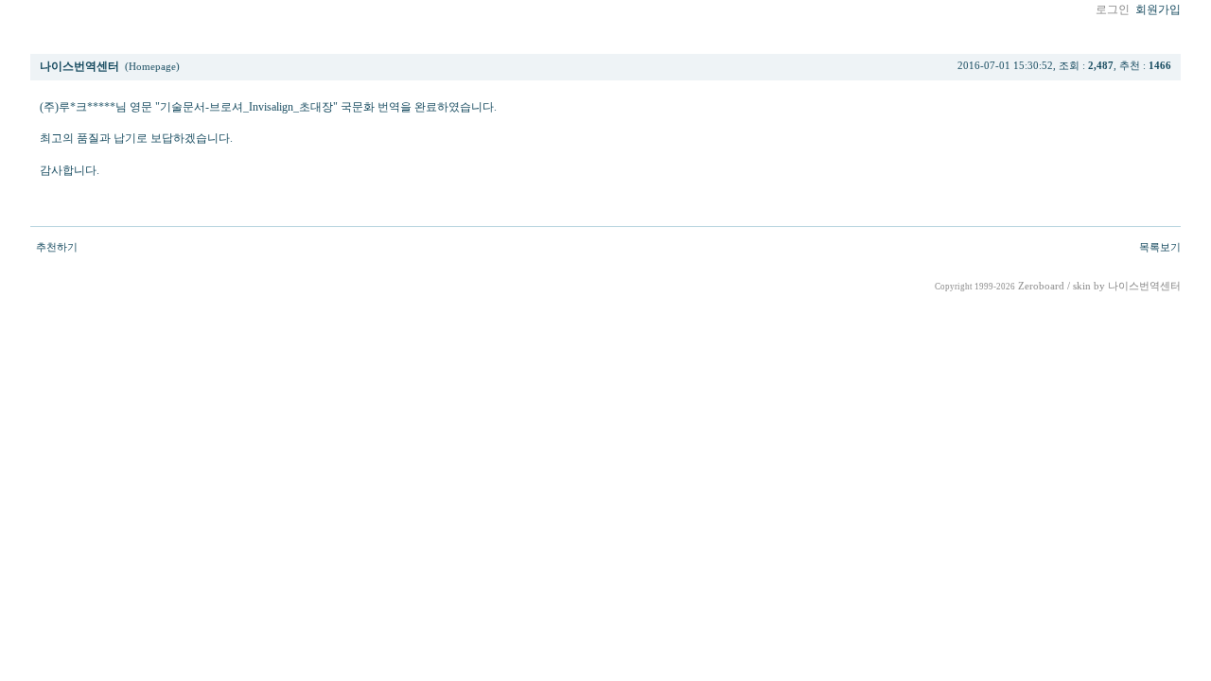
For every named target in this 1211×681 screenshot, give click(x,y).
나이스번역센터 (1144, 286)
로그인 (1113, 9)
